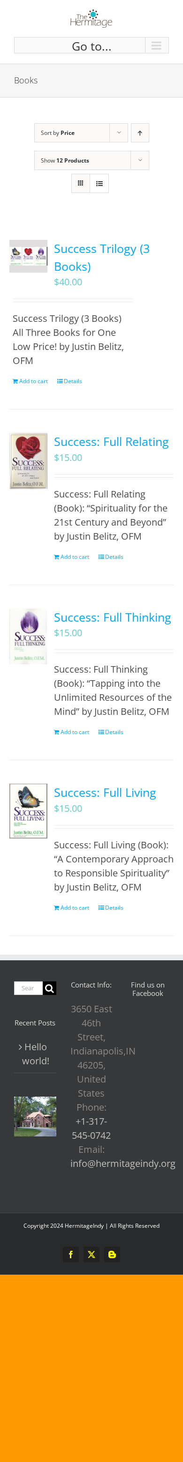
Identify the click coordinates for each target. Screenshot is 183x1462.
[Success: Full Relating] (28, 461)
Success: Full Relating (111, 441)
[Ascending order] (140, 132)
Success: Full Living (105, 792)
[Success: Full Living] (28, 811)
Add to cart (33, 381)
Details (73, 381)
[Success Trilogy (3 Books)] (28, 256)
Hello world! (35, 1053)
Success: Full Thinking (112, 617)
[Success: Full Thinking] (28, 637)
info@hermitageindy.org (122, 1163)
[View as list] (99, 183)
